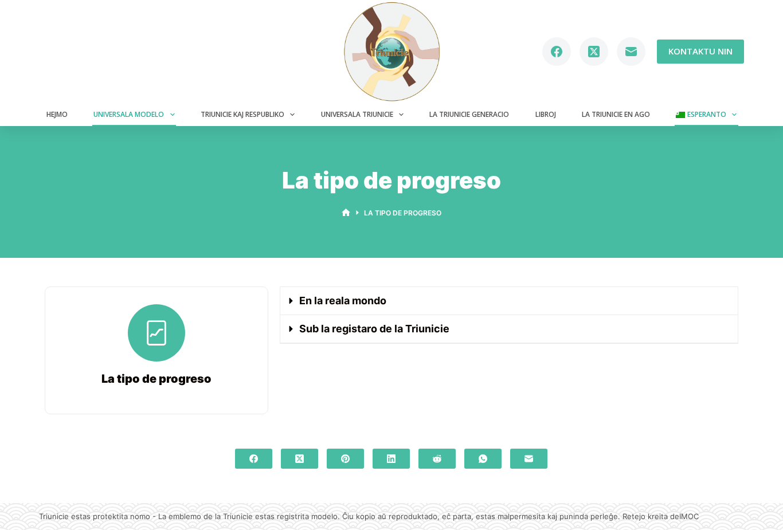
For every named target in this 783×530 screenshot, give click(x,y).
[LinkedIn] (391, 459)
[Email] (631, 51)
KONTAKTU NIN (700, 51)
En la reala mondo (342, 301)
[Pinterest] (345, 459)
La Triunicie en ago (616, 114)
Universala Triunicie (357, 114)
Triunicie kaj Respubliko (242, 114)
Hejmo (57, 114)
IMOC (689, 516)
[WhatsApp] (483, 459)
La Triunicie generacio (469, 114)
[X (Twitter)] (594, 51)
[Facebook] (556, 51)
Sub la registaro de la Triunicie (374, 329)
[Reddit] (437, 459)
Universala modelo (128, 114)
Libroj (545, 114)
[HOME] (346, 213)
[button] (509, 301)
